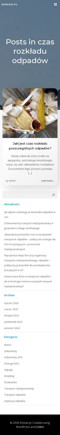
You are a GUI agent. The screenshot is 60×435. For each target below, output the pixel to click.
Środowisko (10, 382)
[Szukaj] (54, 195)
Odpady (8, 369)
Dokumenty (10, 351)
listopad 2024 (11, 315)
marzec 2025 (11, 309)
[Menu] (55, 4)
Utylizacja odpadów (14, 401)
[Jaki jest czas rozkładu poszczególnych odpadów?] (30, 113)
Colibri (40, 427)
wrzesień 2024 (12, 328)
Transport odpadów (15, 394)
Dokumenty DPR (13, 357)
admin (12, 180)
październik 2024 (13, 321)
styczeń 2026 (11, 303)
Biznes (7, 344)
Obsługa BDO (11, 363)
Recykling (9, 376)
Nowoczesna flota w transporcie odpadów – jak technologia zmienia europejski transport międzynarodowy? (28, 281)
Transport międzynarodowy (19, 388)
